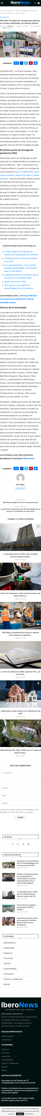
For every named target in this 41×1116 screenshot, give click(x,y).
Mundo (7, 984)
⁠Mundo (4, 1070)
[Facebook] (12, 844)
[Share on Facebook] (21, 63)
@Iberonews (29, 458)
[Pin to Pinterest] (31, 63)
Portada (2, 10)
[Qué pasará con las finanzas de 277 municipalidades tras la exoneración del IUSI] (8, 864)
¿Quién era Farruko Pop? (15, 281)
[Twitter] (18, 844)
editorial (10, 26)
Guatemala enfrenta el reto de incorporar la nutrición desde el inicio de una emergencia (27, 921)
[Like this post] (17, 63)
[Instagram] (23, 844)
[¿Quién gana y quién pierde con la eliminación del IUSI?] (20, 694)
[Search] (35, 3)
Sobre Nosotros (8, 1036)
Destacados (9, 948)
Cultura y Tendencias (10, 1063)
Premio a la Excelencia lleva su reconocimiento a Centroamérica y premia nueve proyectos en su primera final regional (27, 878)
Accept (20, 1114)
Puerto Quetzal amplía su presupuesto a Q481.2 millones (26, 907)
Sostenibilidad (10, 969)
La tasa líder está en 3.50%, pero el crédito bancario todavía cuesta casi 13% (27, 894)
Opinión (7, 963)
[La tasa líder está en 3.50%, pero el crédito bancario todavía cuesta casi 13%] (20, 537)
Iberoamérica (10, 943)
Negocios (8, 953)
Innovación (9, 974)
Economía (8, 958)
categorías (7, 1045)
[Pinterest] (28, 844)
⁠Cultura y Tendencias (13, 979)
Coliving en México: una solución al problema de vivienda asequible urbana (18, 299)
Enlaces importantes (12, 1031)
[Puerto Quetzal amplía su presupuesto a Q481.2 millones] (8, 908)
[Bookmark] (38, 526)
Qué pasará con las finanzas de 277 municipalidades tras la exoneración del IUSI (28, 863)
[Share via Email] (36, 63)
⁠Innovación (6, 1056)
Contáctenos (7, 1040)
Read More (29, 1114)
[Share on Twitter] (26, 63)
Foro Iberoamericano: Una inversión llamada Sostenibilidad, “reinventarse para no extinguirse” (20, 268)
